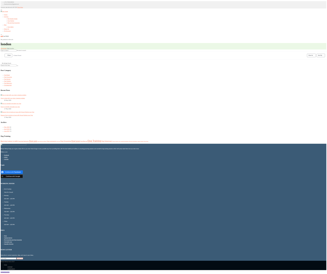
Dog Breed (7, 75)
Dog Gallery (10, 27)
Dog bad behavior (23, 141)
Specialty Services (8, 244)
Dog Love (75, 141)
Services (6, 16)
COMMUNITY (11, 269)
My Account (7, 31)
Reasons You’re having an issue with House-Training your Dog (17, 115)
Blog (5, 25)
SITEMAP (9, 267)
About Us (6, 29)
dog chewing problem (41, 141)
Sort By (320, 55)
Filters (9, 55)
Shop (5, 235)
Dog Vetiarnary (8, 83)
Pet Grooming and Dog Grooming (13, 240)
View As (310, 55)
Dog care (33, 141)
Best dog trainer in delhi (9, 141)
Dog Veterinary (106, 141)
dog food (58, 141)
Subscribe (19, 258)
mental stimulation (125, 141)
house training (115, 141)
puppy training (140, 141)
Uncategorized (8, 85)
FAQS (5, 265)
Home (5, 14)
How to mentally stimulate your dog (10, 106)
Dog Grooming (8, 77)
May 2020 (6, 127)
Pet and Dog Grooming (13, 23)
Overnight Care (8, 242)
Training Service (8, 238)
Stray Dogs (146, 141)
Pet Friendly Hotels (12, 18)
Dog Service (7, 79)
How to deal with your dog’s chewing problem (13, 98)
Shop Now (20, 7)
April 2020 (7, 129)
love (120, 141)
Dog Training (10, 21)
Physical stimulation (133, 141)
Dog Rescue (83, 141)
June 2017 (7, 131)
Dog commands (51, 141)
